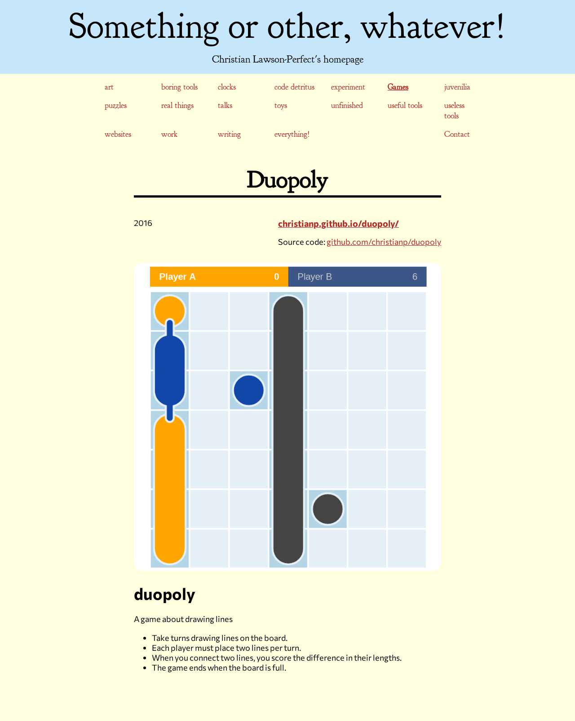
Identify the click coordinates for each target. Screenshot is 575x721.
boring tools (179, 87)
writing (229, 134)
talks (225, 105)
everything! (292, 134)
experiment (348, 87)
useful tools (405, 105)
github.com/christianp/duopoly (384, 242)
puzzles (116, 105)
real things (177, 105)
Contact (457, 134)
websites (118, 134)
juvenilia (457, 87)
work (169, 134)
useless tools (454, 110)
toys (280, 105)
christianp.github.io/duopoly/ (338, 223)
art (109, 87)
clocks (227, 87)
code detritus (294, 87)
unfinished (347, 105)
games (398, 87)
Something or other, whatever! (287, 26)
